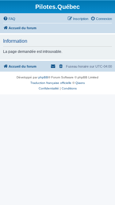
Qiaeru (80, 83)
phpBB (43, 77)
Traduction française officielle (50, 83)
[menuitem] (9, 18)
